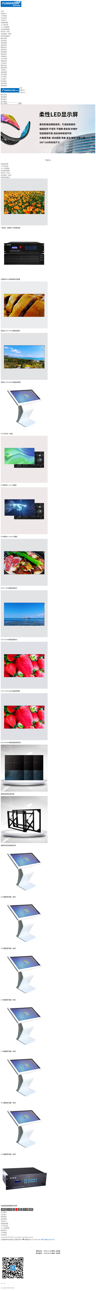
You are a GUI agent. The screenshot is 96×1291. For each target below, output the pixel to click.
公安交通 (4, 58)
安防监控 (4, 40)
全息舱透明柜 (5, 29)
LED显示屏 (4, 25)
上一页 (9, 1209)
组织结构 (4, 83)
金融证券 (4, 61)
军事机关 (4, 56)
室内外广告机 (5, 31)
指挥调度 (4, 43)
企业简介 (4, 79)
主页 (2, 11)
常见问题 (4, 74)
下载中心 (4, 70)
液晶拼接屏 (4, 22)
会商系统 (4, 45)
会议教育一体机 (6, 34)
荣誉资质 (4, 86)
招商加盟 (4, 72)
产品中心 (4, 20)
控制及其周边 (5, 36)
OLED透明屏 (5, 27)
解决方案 (4, 38)
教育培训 (4, 47)
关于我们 (4, 76)
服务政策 (4, 67)
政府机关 (4, 54)
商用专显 (4, 49)
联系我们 (4, 81)
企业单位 (4, 63)
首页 (3, 1209)
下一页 (25, 1209)
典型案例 (4, 52)
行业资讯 (4, 18)
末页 (31, 1209)
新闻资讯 (4, 1230)
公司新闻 (4, 16)
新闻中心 (4, 13)
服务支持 (4, 65)
